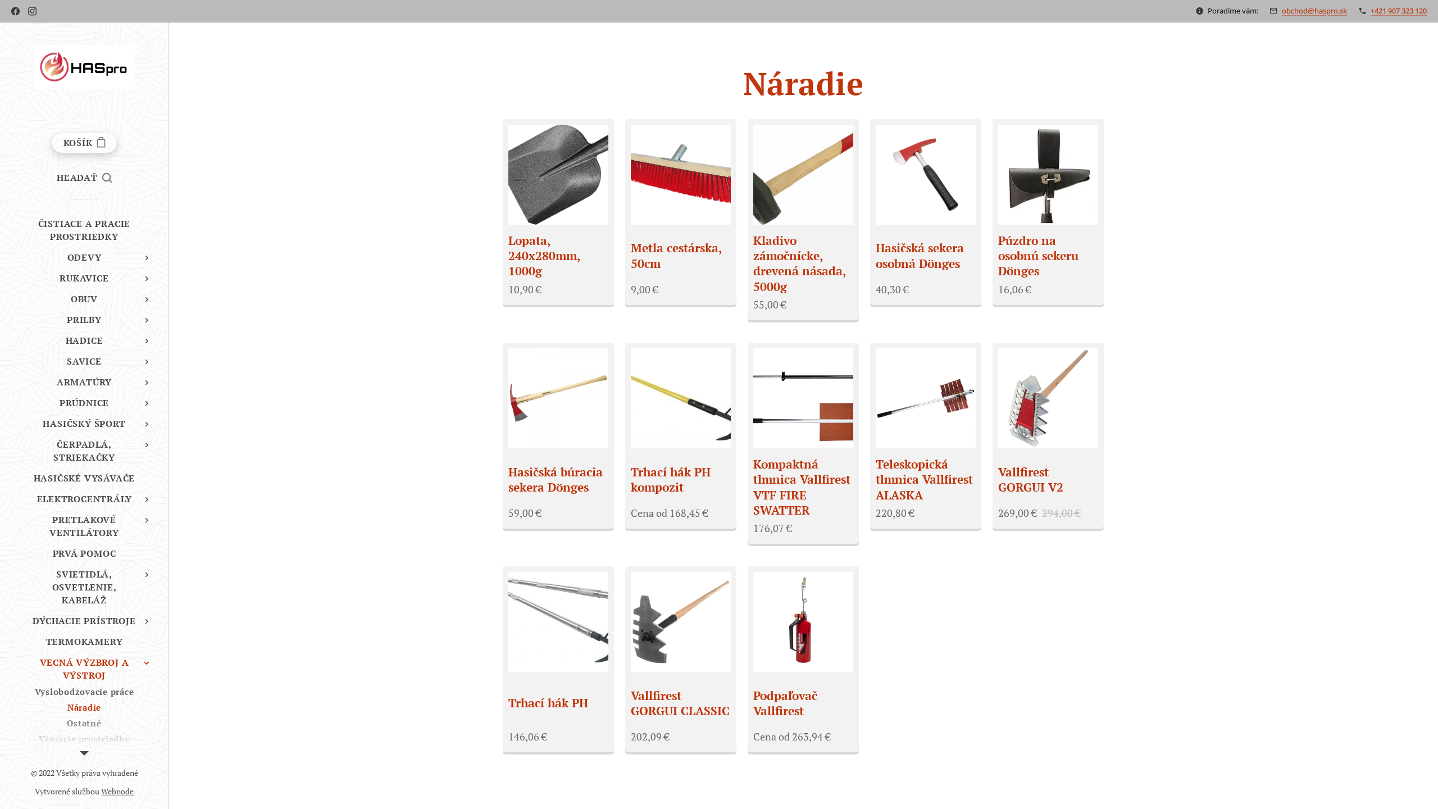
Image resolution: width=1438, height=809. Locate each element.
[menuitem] (84, 230)
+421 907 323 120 (1399, 11)
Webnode (117, 791)
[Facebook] (15, 11)
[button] (84, 177)
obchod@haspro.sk (1314, 11)
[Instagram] (32, 11)
